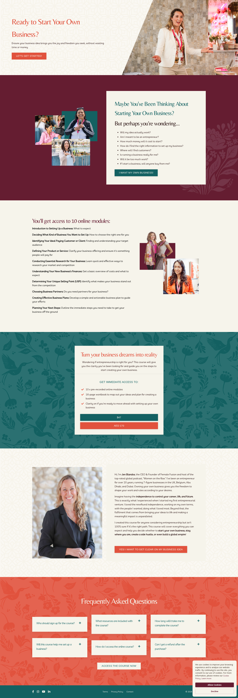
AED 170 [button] (119, 425)
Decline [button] (214, 691)
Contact (129, 691)
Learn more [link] (206, 678)
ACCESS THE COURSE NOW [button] (119, 666)
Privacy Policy (117, 691)
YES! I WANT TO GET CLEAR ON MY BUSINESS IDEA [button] (151, 549)
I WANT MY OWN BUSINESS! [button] (136, 172)
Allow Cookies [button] (214, 685)
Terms (105, 691)
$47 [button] (119, 417)
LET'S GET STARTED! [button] (29, 56)
